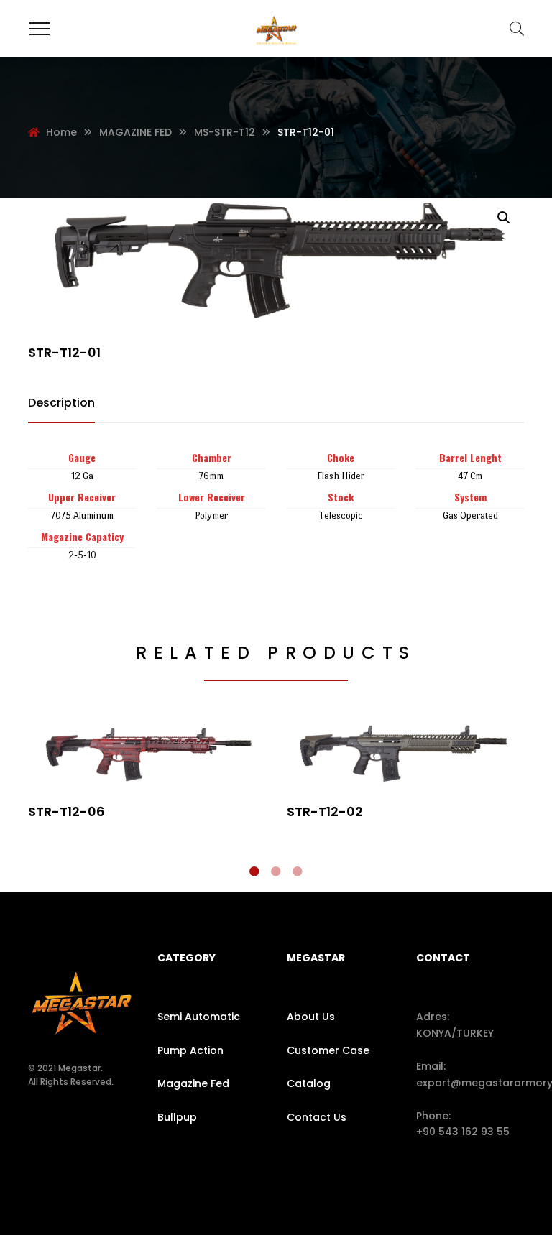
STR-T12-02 (325, 811)
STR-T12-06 (66, 811)
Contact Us (316, 1117)
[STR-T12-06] (146, 754)
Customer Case (328, 1050)
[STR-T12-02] (405, 754)
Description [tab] (61, 402)
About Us (311, 1016)
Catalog (309, 1083)
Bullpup (177, 1117)
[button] (504, 218)
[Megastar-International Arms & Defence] (276, 28)
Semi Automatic (198, 1016)
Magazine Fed (193, 1083)
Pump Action (190, 1050)
